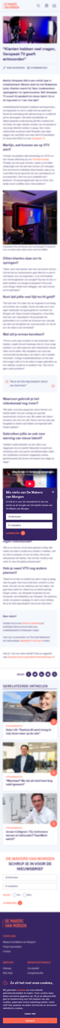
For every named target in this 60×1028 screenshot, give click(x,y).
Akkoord (30, 1021)
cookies (21, 990)
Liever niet (30, 1014)
